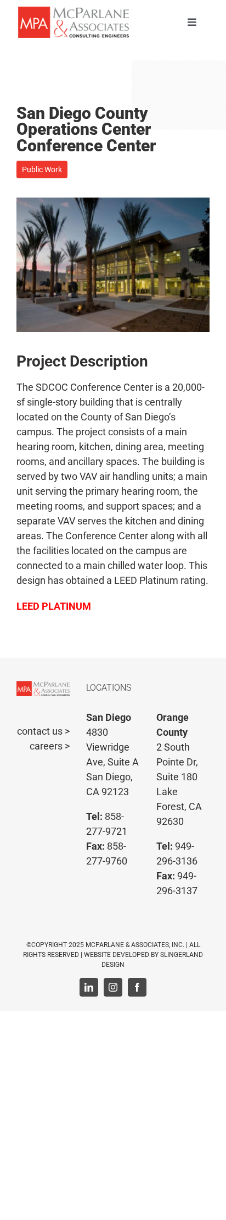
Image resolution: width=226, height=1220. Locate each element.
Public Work (42, 169)
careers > (50, 746)
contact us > (43, 731)
